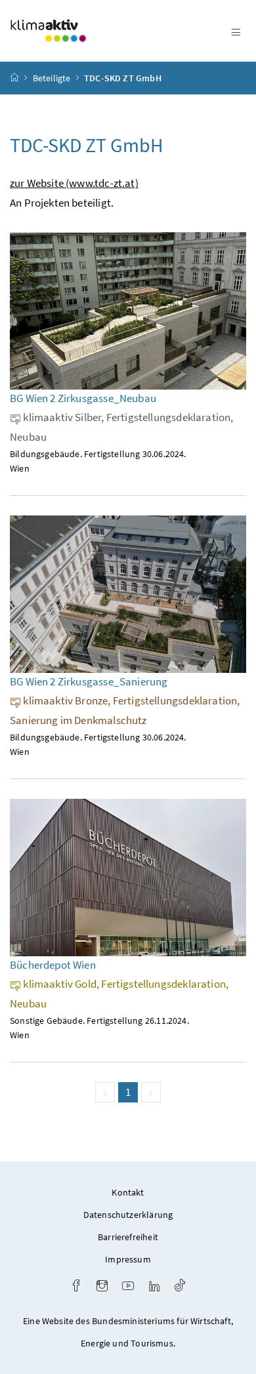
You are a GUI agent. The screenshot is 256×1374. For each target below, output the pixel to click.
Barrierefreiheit (128, 1237)
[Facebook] (76, 1287)
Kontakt (128, 1192)
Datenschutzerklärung (128, 1215)
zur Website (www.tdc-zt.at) (74, 183)
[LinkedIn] (154, 1287)
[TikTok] (179, 1287)
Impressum (128, 1259)
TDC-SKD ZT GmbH (122, 78)
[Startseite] (14, 78)
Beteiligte (52, 78)
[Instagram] (102, 1287)
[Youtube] (128, 1287)
